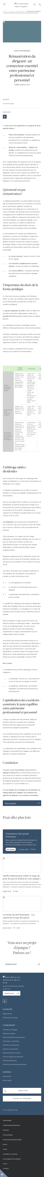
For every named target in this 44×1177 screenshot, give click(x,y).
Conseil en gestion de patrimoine (13, 1057)
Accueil (5, 11)
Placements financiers (10, 1060)
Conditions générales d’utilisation (11, 1125)
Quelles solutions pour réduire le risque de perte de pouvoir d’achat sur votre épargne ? (22, 877)
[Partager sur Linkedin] (5, 117)
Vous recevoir (7, 1076)
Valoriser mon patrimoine (10, 1049)
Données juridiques (8, 1135)
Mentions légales (7, 1120)
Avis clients (6, 1168)
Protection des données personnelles (12, 1139)
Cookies (5, 1149)
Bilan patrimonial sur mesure (12, 1053)
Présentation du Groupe (10, 1017)
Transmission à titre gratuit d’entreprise (17, 835)
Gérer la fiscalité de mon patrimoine (14, 1037)
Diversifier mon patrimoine (11, 1045)
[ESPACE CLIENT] (40, 4)
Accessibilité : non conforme (10, 1154)
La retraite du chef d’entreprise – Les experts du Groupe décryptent (19, 916)
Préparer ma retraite (9, 1033)
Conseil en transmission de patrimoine (15, 1064)
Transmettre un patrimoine (11, 1041)
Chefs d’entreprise (20, 11)
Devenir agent (7, 1080)
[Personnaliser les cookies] (4, 1173)
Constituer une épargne (10, 1029)
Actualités (11, 11)
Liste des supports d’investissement (12, 1159)
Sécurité (5, 1144)
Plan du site (6, 1130)
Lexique (5, 1163)
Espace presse (7, 1013)
